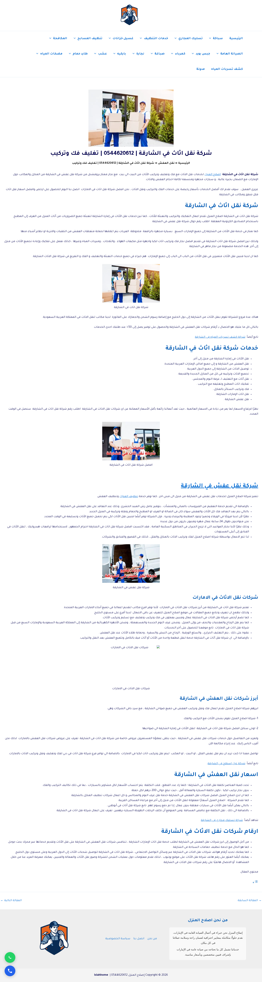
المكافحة (60, 38)
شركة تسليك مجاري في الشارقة (222, 820)
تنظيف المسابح (89, 38)
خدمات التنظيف (156, 38)
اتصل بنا (138, 938)
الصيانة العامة (231, 54)
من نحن (152, 938)
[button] (211, 38)
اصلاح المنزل (212, 174)
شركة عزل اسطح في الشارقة (226, 763)
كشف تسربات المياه (227, 69)
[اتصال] (10, 971)
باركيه (121, 54)
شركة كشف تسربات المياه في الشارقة (220, 337)
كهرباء (180, 54)
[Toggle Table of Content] (255, 883)
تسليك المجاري (190, 38)
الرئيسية (236, 38)
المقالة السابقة (250, 900)
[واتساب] (10, 957)
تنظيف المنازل (128, 496)
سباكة (218, 38)
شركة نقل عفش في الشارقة (219, 486)
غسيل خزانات (123, 38)
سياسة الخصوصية (117, 938)
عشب (102, 54)
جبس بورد (203, 54)
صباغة (160, 54)
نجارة (140, 54)
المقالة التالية (11, 900)
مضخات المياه (51, 54)
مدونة (200, 69)
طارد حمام (80, 54)
